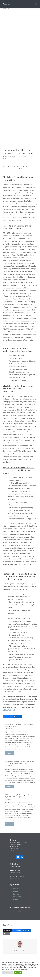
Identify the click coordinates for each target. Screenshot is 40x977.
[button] (36, 4)
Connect (16, 899)
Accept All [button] (18, 972)
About (15, 891)
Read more (9, 753)
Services (16, 894)
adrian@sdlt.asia (15, 872)
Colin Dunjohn (23, 157)
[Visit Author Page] (20, 944)
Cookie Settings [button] (7, 972)
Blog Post (7, 158)
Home (15, 888)
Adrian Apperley (15, 878)
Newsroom (17, 897)
